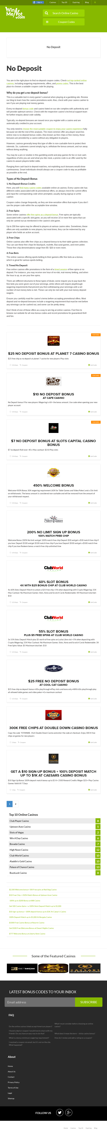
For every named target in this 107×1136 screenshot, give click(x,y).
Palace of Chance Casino (22, 867)
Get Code (93, 365)
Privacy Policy (13, 1082)
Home (10, 1066)
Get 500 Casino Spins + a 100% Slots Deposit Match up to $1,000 (35, 906)
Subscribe (88, 1002)
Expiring (76, 2)
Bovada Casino (17, 844)
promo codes (62, 83)
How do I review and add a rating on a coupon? (73, 1038)
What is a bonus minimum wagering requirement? (29, 1038)
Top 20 (64, 2)
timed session (61, 269)
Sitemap (11, 1098)
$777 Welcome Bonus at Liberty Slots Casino (27, 934)
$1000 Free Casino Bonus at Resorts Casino (26, 922)
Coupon (25, 365)
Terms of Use (13, 1088)
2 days (14, 742)
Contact (11, 1077)
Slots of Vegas (17, 832)
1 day (14, 790)
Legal (10, 1093)
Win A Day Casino (19, 838)
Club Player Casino (19, 820)
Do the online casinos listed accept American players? (30, 1026)
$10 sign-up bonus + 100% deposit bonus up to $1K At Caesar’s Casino (37, 911)
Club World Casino (19, 855)
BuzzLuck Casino (18, 872)
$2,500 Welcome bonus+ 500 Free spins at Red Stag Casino (33, 889)
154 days (15, 365)
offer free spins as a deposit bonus (42, 215)
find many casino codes (30, 188)
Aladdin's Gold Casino (21, 861)
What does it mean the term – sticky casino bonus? (75, 1033)
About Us (11, 1071)
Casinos (53, 2)
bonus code (28, 109)
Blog (87, 2)
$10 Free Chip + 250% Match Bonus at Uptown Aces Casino (33, 895)
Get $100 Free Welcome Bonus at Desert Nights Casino (31, 928)
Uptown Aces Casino (20, 826)
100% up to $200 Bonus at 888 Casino (24, 900)
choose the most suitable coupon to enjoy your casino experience (53, 129)
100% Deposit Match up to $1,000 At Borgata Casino (30, 917)
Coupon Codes (66, 21)
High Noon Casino (19, 849)
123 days (15, 602)
